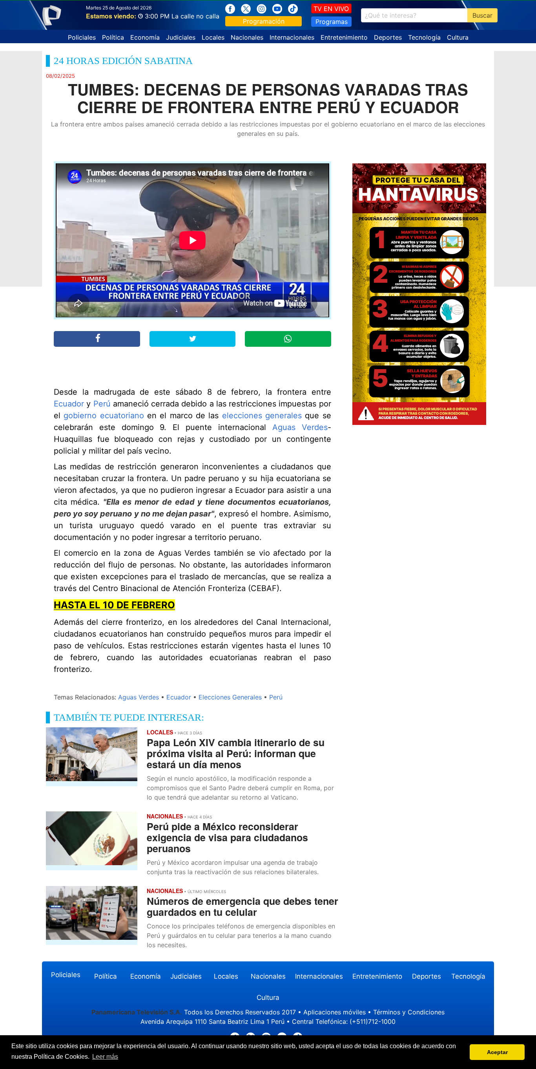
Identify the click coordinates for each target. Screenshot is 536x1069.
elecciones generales (262, 415)
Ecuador (69, 403)
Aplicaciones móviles (334, 1012)
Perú (102, 403)
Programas (331, 22)
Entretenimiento (344, 37)
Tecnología (424, 37)
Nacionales (247, 37)
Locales (213, 37)
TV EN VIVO (331, 9)
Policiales (82, 37)
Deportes (388, 37)
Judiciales (180, 37)
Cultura (458, 37)
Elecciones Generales (230, 697)
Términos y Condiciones (409, 1012)
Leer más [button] (105, 1056)
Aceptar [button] (497, 1052)
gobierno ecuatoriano (104, 415)
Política (113, 37)
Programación (263, 21)
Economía (145, 37)
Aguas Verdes (300, 427)
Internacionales (292, 37)
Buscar (482, 15)
